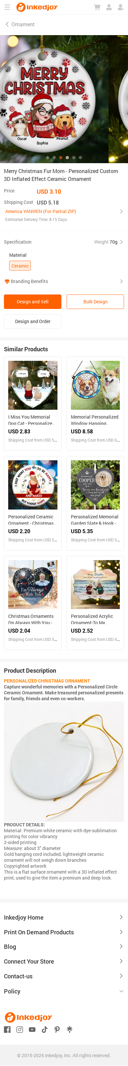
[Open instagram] (19, 1028)
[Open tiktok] (44, 1028)
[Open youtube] (32, 1028)
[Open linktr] (69, 1028)
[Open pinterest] (57, 1028)
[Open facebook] (7, 1028)
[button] (64, 215)
